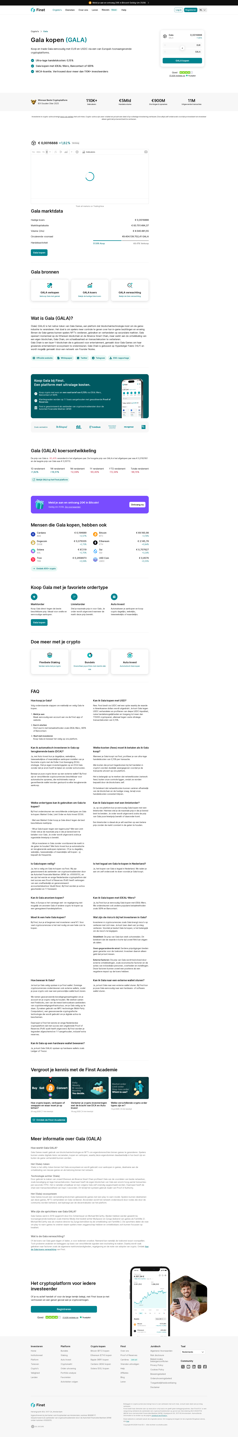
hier (127, 1421)
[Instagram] (199, 1367)
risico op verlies (66, 117)
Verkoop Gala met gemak (50, 296)
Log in (179, 10)
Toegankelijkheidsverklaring (163, 1383)
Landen (34, 1377)
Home (33, 1351)
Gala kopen (39, 252)
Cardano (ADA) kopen (101, 1364)
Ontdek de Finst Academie (50, 1120)
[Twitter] (183, 1367)
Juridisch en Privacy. (159, 1415)
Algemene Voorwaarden (161, 1351)
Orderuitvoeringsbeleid (161, 1378)
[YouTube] (188, 1367)
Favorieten (66, 1377)
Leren (123, 1382)
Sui (100, 549)
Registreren (64, 1309)
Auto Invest (66, 1359)
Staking (64, 1355)
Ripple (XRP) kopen (100, 1359)
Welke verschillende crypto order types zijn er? (129, 1104)
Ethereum (104, 541)
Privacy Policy (156, 1365)
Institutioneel (37, 1355)
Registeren (190, 10)
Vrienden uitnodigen (130, 1364)
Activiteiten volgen (69, 1382)
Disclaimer (155, 1387)
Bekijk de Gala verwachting (130, 296)
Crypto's (35, 1368)
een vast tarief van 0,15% (75, 392)
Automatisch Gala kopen (130, 666)
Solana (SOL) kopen (100, 1368)
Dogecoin (42, 541)
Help (123, 1368)
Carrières (129, 1359)
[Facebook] (205, 1367)
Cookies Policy (157, 1369)
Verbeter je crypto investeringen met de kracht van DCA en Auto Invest (89, 1105)
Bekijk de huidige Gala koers (89, 296)
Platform (34, 1359)
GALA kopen (182, 60)
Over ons (125, 1351)
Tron (39, 558)
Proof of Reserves (129, 1355)
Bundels (64, 1351)
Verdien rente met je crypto (50, 666)
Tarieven (35, 1364)
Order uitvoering (68, 1368)
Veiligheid (35, 1373)
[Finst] (38, 10)
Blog (123, 1377)
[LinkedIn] (194, 1367)
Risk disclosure (157, 1355)
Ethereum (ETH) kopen (101, 1355)
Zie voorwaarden (73, 507)
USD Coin (104, 558)
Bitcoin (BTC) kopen (100, 1351)
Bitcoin (102, 532)
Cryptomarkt (66, 1364)
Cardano (41, 532)
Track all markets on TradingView (90, 206)
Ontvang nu (137, 504)
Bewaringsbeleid (158, 1374)
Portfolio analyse (68, 1373)
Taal (183, 1346)
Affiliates (124, 1373)
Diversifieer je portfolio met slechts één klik (90, 667)
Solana (40, 549)
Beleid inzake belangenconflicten (159, 1360)
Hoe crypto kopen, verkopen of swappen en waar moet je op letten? (48, 1105)
